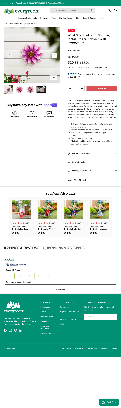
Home (6, 24)
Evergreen (12, 348)
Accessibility (104, 348)
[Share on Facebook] (80, 180)
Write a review (74, 50)
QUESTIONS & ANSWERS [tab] (63, 248)
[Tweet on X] (75, 180)
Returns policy (92, 348)
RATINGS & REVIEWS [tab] (21, 248)
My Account (45, 307)
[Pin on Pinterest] (84, 180)
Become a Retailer (47, 333)
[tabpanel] (60, 270)
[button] (115, 10)
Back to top (60, 289)
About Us (44, 311)
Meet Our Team (46, 316)
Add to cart (102, 88)
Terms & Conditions (68, 319)
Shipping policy (79, 348)
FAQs (62, 324)
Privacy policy (66, 348)
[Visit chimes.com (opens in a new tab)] (56, 3)
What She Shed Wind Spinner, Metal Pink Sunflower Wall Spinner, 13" (24, 24)
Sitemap (114, 348)
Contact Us (64, 307)
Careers (43, 321)
